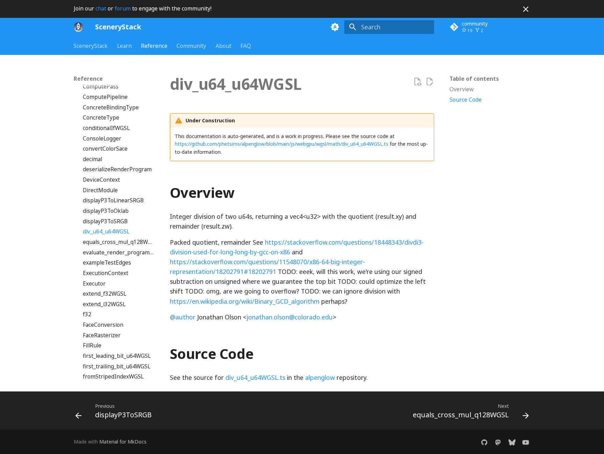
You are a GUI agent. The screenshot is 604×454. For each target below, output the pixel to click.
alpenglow (320, 377)
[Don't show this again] (525, 9)
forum (123, 8)
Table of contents (474, 78)
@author (182, 317)
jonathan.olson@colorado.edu (289, 317)
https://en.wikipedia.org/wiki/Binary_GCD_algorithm (244, 301)
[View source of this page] (417, 82)
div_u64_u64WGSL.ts (255, 377)
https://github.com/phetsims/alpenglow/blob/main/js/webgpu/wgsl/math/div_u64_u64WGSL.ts (281, 143)
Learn (124, 45)
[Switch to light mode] (335, 27)
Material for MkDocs (122, 441)
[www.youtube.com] (526, 442)
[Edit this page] (429, 82)
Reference (154, 45)
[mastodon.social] (498, 442)
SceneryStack (91, 45)
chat (100, 8)
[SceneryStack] (78, 27)
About (223, 45)
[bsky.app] (512, 442)
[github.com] (484, 442)
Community (192, 45)
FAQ (245, 45)
